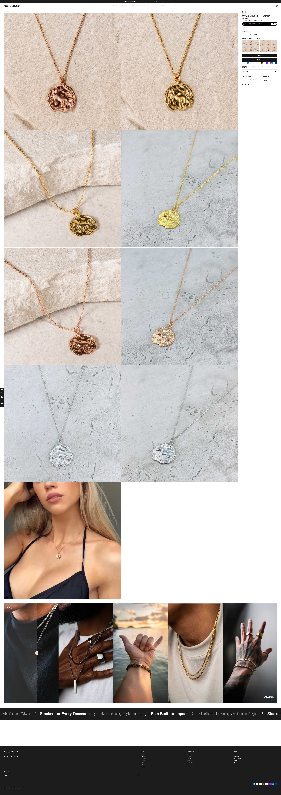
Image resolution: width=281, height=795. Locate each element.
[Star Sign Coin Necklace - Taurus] (251, 43)
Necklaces (144, 756)
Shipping (189, 756)
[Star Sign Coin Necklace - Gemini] (257, 43)
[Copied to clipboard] (249, 84)
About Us (235, 754)
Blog (234, 762)
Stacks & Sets (145, 754)
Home (5, 11)
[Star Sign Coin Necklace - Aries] (245, 43)
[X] (243, 84)
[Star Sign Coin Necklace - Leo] (268, 43)
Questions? (190, 754)
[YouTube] (12, 756)
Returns (189, 758)
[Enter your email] (137, 775)
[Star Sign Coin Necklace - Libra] (245, 49)
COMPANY (236, 751)
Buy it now (260, 60)
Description (245, 71)
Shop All (143, 766)
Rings (143, 762)
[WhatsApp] (246, 84)
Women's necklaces (13, 11)
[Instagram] (8, 756)
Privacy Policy (236, 756)
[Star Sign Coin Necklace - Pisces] (274, 49)
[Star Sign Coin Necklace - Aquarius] (268, 49)
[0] (276, 6)
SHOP (143, 751)
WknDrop (235, 760)
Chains (143, 760)
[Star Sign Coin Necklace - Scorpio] (251, 49)
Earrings (143, 764)
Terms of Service (237, 758)
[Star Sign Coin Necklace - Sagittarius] (257, 49)
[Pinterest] (15, 756)
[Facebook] (5, 756)
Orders (189, 760)
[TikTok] (19, 756)
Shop (8, 11)
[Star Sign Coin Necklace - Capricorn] (262, 49)
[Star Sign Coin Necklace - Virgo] (274, 43)
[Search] (273, 6)
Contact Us (190, 762)
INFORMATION (191, 751)
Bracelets (144, 758)
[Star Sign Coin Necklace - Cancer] (262, 43)
